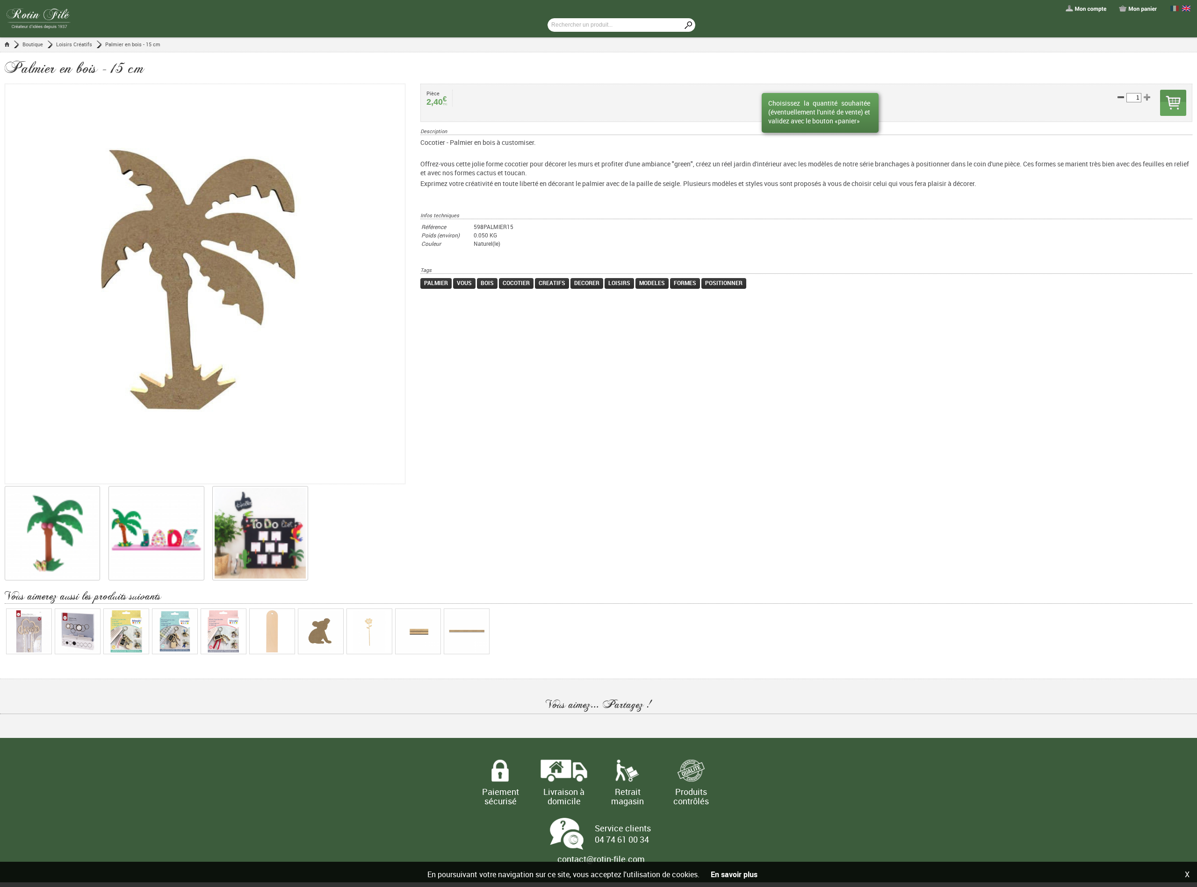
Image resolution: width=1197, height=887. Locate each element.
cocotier (516, 282)
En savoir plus (734, 874)
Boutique (32, 44)
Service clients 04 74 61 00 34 (623, 834)
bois (487, 282)
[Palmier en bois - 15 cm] (212, 284)
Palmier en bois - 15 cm (132, 44)
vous (464, 282)
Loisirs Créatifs (74, 44)
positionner (724, 282)
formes (685, 282)
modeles (652, 282)
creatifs (552, 282)
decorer (586, 282)
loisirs (619, 282)
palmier (436, 282)
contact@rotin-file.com (601, 859)
